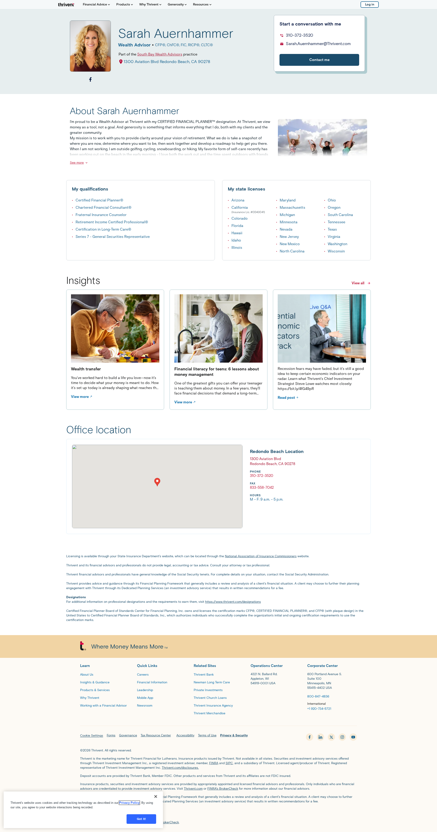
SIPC (229, 763)
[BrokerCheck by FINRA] (218, 813)
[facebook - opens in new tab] (309, 737)
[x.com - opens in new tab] (331, 737)
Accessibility (185, 735)
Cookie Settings (91, 736)
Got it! (141, 819)
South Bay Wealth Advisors (159, 54)
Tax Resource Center (156, 735)
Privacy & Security (234, 735)
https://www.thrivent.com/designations (233, 602)
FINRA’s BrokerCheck (222, 789)
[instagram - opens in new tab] (342, 737)
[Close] (156, 796)
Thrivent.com (193, 789)
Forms (111, 735)
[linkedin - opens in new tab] (320, 737)
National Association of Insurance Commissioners (261, 556)
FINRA (213, 763)
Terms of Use (207, 735)
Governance (128, 735)
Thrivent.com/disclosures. (180, 768)
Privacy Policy (129, 802)
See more (77, 163)
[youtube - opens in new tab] (353, 737)
